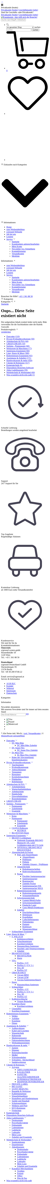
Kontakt (9, 686)
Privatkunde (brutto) (9, 10)
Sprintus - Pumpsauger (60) (17, 346)
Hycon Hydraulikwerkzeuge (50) (20, 339)
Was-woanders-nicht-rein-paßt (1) (20, 375)
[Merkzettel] (27, 114)
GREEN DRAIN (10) (15, 344)
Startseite (5, 304)
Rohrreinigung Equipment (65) (19, 356)
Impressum (11, 691)
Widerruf (10, 688)
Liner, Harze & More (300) (17, 353)
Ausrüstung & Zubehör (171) (18, 358)
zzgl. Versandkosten (32, 733)
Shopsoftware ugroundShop (13, 736)
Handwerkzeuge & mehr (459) (19, 360)
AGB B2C (11, 683)
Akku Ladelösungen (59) (17, 370)
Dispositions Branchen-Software (20, 368)
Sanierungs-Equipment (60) (18, 351)
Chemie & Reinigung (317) (17, 363)
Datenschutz (11, 693)
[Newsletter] (27, 714)
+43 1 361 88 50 (26, 296)
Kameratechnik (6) (14, 365)
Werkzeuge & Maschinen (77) (19, 348)
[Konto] (27, 160)
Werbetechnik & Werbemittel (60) (20, 372)
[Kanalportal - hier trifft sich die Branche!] (19, 17)
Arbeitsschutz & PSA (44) (17, 341)
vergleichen (6, 332)
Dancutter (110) (13, 336)
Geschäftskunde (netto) (28, 10)
